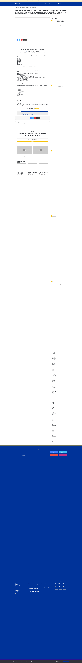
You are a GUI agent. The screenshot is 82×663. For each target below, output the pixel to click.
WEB (52, 441)
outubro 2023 (53, 392)
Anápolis (34, 3)
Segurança (53, 435)
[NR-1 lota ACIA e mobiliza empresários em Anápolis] (61, 584)
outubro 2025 (53, 363)
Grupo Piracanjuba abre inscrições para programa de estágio (43, 172)
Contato (16, 591)
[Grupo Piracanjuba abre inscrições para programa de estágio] (43, 167)
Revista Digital (31, 0)
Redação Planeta (24, 14)
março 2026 (53, 357)
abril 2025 (53, 370)
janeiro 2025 (53, 374)
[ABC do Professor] (54, 183)
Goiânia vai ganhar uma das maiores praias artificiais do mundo (32, 172)
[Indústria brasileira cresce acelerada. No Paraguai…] (54, 52)
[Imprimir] (26, 40)
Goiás (52, 419)
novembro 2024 (54, 376)
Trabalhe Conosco (40, 0)
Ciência (53, 409)
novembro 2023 (54, 391)
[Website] (22, 124)
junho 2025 (53, 368)
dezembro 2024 (54, 375)
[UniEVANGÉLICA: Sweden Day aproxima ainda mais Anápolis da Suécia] (61, 590)
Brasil (52, 408)
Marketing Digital (46, 0)
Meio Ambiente (39, 3)
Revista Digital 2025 (25, 0)
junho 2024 (53, 382)
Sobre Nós (16, 584)
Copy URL (37, 108)
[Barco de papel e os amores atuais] (65, 587)
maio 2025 (53, 369)
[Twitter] (19, 40)
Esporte (53, 414)
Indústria (53, 420)
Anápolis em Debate (54, 403)
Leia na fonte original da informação (27, 114)
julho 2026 (53, 352)
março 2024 (53, 386)
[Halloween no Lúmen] (54, 248)
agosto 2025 (53, 365)
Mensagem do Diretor (18, 585)
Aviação (53, 407)
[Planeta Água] (17, 3)
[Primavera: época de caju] (54, 117)
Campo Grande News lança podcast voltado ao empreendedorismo (21, 172)
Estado (19, 7)
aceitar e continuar (65, 661)
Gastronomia (53, 418)
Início (16, 7)
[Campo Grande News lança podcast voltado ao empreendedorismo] (21, 167)
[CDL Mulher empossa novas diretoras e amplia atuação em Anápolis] (65, 590)
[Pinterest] (22, 40)
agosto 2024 (53, 380)
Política (50, 3)
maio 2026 (53, 354)
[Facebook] (17, 40)
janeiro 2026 (53, 359)
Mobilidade (53, 426)
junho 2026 (53, 353)
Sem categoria (54, 436)
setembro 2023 (54, 393)
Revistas (53, 432)
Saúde (43, 3)
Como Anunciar (35, 0)
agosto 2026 (53, 351)
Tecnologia (53, 437)
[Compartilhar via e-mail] (24, 40)
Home (31, 3)
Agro (52, 401)
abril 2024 (53, 385)
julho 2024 (53, 381)
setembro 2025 (54, 364)
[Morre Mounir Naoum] (54, 313)
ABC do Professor (60, 150)
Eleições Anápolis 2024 (58, 3)
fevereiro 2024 (54, 387)
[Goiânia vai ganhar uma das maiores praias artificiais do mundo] (32, 167)
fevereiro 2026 (54, 358)
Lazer (52, 424)
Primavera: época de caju (61, 85)
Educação (46, 3)
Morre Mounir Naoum (60, 281)
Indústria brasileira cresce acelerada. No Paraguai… (60, 21)
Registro (53, 3)
